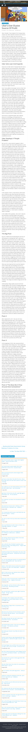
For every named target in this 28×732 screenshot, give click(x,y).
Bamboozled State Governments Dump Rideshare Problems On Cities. (13, 447)
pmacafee (12, 30)
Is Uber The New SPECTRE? (18, 451)
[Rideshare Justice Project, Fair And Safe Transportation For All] (2, 5)
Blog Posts (10, 724)
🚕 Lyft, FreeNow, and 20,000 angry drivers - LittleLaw (13, 664)
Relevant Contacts (22, 724)
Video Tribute (14, 725)
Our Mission (5, 724)
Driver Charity (15, 724)
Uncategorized (5, 23)
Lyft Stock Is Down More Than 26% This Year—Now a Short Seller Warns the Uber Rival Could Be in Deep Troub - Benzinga (14, 474)
